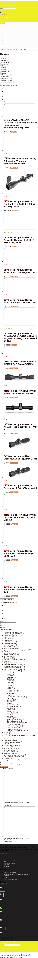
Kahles (9, 693)
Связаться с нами (9, 5)
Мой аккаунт (8, 42)
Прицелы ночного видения (12, 669)
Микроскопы (8, 656)
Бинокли (6, 638)
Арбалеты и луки (9, 635)
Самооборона (8, 739)
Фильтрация (4, 766)
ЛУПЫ (6, 651)
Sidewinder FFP (7, 78)
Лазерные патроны (13, 724)
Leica (9, 698)
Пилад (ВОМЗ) (12, 727)
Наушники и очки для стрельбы (14, 659)
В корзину (14, 132)
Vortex (9, 716)
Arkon (9, 672)
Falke (9, 682)
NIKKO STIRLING (12, 706)
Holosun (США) (12, 690)
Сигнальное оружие (10, 740)
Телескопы (7, 747)
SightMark (10, 708)
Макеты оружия (9, 653)
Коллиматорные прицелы (12, 648)
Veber (9, 711)
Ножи (5, 661)
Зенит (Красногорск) (13, 721)
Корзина (6, 38)
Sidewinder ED (7, 75)
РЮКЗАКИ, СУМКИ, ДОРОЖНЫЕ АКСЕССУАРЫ (20, 735)
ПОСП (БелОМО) (12, 729)
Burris (9, 674)
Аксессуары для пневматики (13, 634)
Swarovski (10, 710)
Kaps (8, 695)
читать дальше (5, 854)
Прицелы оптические (13, 50)
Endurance (5, 62)
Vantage (4, 73)
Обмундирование (9, 663)
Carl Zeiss (10, 677)
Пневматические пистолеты (13, 666)
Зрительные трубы (10, 646)
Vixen (9, 714)
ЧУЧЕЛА (6, 758)
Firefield (9, 684)
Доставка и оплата (10, 29)
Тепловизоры (8, 750)
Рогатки (6, 734)
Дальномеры (8, 643)
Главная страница (9, 2)
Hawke (9, 688)
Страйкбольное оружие (11, 745)
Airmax (4, 68)
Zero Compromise (12, 718)
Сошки (6, 743)
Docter (9, 680)
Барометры (7, 637)
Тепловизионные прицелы (12, 748)
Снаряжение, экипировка (12, 742)
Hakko (9, 687)
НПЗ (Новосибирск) (13, 726)
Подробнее (14, 168)
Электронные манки (10, 760)
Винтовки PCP (8, 642)
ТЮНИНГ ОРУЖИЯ (10, 752)
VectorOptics (11, 713)
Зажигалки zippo (9, 645)
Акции (6, 34)
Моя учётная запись (10, 941)
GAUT (9, 685)
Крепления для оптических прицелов (16, 650)
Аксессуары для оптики (14, 719)
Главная (6, 32)
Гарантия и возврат (10, 27)
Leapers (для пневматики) (15, 697)
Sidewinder (5, 64)
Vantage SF (6, 71)
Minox (9, 703)
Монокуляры (8, 658)
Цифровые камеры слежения (13, 755)
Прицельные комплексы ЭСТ (16, 731)
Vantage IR (5, 59)
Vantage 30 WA (7, 80)
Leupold (9, 700)
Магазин (6, 26)
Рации (6, 732)
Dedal (9, 679)
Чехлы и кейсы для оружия (12, 756)
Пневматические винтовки (12, 664)
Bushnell (10, 676)
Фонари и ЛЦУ (8, 753)
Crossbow (5, 66)
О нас (5, 4)
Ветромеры (7, 640)
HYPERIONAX (12, 692)
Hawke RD (5, 60)
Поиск (6, 943)
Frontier (4, 69)
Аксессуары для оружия (11, 632)
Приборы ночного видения (12, 667)
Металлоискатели (9, 655)
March (9, 701)
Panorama (5, 77)
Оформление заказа (10, 45)
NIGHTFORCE (12, 705)
